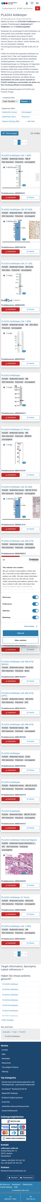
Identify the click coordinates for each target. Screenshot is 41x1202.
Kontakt (5, 1050)
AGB (16, 1187)
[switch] (35, 604)
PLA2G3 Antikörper (10, 375)
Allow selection (20, 640)
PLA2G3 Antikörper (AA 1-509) (16, 155)
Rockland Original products (12, 1098)
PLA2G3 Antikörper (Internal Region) (19, 840)
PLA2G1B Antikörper (10, 1005)
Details (31, 197)
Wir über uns (5, 1184)
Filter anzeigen (11, 133)
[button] (37, 177)
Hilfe (3, 1054)
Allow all (20, 633)
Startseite (6, 1032)
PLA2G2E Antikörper (10, 984)
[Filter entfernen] (17, 101)
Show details (29, 626)
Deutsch (14, 1178)
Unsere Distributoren (9, 1111)
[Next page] (25, 142)
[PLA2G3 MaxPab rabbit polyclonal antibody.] (19, 176)
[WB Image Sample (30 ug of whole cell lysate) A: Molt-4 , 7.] (19, 396)
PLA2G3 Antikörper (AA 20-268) (16, 209)
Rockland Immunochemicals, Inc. (13, 1171)
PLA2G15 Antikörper (10, 1016)
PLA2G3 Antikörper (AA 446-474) (17, 541)
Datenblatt (12, 197)
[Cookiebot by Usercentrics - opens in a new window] (29, 560)
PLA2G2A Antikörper (10, 1000)
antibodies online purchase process (15, 1106)
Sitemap (5, 1072)
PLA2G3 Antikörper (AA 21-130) (16, 263)
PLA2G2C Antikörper (10, 995)
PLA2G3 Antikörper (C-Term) (15, 429)
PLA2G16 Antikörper (10, 1011)
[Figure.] (19, 507)
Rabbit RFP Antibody (10, 1093)
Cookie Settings (6, 1187)
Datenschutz (27, 1184)
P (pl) (14, 1032)
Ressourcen (6, 1063)
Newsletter (6, 1059)
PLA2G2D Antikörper (10, 989)
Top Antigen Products (10, 1067)
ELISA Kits (6, 1102)
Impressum (16, 1184)
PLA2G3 (22, 1032)
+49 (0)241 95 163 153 (16, 1160)
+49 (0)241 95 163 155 (13, 1163)
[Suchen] (37, 8)
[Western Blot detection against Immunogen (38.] (19, 284)
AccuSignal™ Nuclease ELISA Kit (14, 1089)
